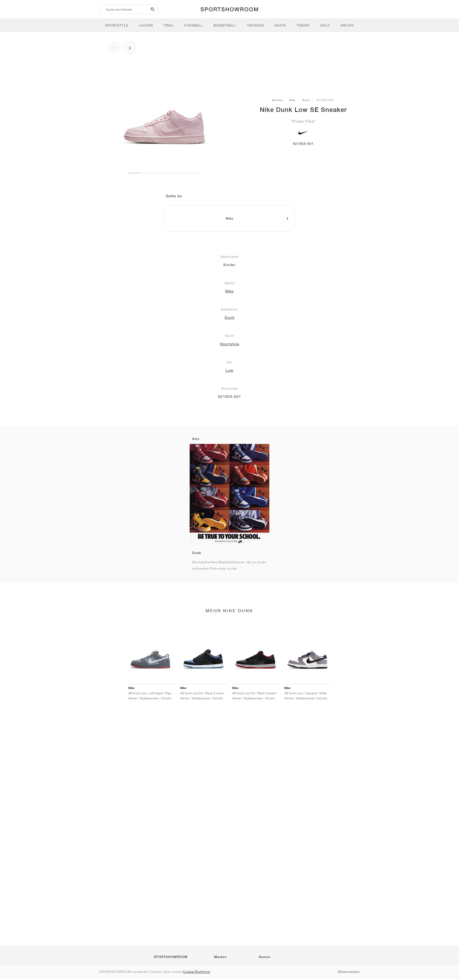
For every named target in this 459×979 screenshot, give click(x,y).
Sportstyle (229, 344)
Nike (292, 100)
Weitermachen (349, 972)
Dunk (306, 100)
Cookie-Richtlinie (196, 972)
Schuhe (277, 100)
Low (229, 370)
